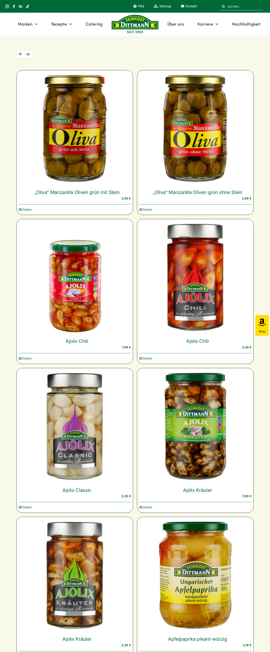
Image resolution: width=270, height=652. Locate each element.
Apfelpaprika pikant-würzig (197, 639)
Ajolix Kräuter (197, 490)
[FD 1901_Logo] (135, 15)
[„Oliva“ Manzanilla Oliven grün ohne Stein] (195, 128)
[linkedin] (20, 6)
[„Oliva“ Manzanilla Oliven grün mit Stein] (75, 128)
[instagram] (7, 6)
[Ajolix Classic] (75, 426)
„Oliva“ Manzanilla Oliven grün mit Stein (77, 192)
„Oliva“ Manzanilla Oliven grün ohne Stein (197, 192)
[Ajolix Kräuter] (195, 426)
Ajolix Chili (77, 341)
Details (27, 209)
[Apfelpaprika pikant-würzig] (195, 575)
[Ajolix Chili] (75, 277)
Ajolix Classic (77, 490)
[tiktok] (27, 6)
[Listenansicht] (28, 54)
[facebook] (14, 6)
